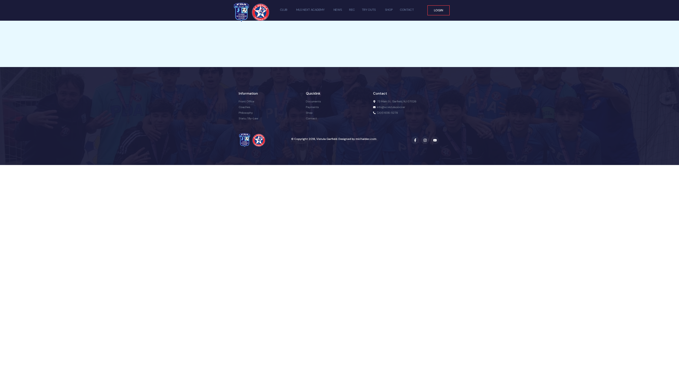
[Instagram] (425, 140)
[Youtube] (435, 140)
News (337, 10)
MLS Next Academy (310, 10)
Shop (389, 10)
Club (283, 10)
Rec (352, 10)
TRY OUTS (369, 10)
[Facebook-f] (415, 140)
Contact (407, 10)
